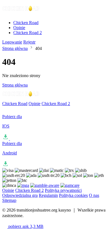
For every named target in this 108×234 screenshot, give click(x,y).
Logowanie (12, 42)
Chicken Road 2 (27, 32)
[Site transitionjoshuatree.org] (21, 13)
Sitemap (9, 200)
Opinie (19, 27)
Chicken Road (25, 22)
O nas (94, 195)
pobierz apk (25, 226)
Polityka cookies (73, 195)
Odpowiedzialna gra (20, 195)
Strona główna (15, 48)
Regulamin (48, 195)
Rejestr (29, 42)
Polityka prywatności (63, 190)
